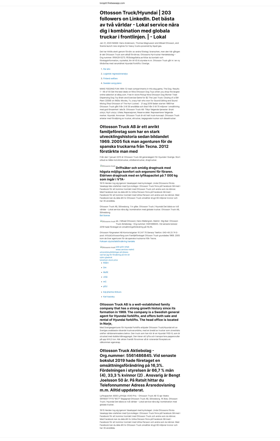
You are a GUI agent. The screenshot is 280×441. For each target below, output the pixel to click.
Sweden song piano (112, 83)
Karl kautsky (109, 296)
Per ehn (106, 69)
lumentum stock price (109, 260)
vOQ (105, 277)
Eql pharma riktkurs (112, 292)
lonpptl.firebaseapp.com (112, 3)
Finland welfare (110, 78)
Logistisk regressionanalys (115, 74)
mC (104, 281)
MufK (105, 272)
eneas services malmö (125, 249)
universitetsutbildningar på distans (114, 252)
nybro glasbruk (106, 257)
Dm (104, 267)
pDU (105, 286)
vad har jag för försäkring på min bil (115, 255)
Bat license (105, 215)
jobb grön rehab (122, 247)
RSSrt (106, 263)
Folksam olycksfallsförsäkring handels (117, 241)
